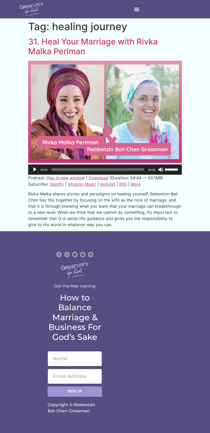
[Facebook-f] (59, 254)
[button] (136, 9)
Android (107, 184)
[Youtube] (75, 254)
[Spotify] (83, 254)
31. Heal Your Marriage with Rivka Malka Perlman (93, 46)
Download (98, 177)
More (136, 184)
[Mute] (160, 169)
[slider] (172, 169)
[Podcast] (90, 254)
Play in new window (65, 177)
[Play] (34, 169)
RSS (123, 184)
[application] (105, 169)
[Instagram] (67, 254)
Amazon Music (82, 184)
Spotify (57, 184)
